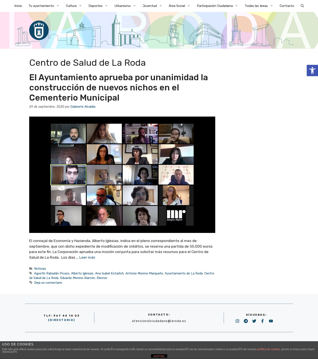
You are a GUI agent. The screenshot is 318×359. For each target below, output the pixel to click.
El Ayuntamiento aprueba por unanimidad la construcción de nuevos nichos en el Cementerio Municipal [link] (118, 87)
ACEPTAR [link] (159, 356)
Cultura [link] (71, 6)
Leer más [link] (87, 257)
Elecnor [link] (102, 278)
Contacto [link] (287, 6)
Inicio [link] (18, 6)
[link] (312, 70)
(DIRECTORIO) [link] (61, 320)
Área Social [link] (177, 6)
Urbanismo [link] (122, 6)
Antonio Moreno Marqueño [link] (144, 273)
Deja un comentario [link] (48, 283)
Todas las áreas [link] (256, 6)
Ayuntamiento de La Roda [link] (184, 273)
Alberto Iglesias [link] (82, 273)
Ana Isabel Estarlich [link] (109, 273)
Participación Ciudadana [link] (215, 6)
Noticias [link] (40, 269)
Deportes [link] (95, 6)
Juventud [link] (150, 6)
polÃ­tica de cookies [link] (268, 349)
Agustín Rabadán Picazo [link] (51, 273)
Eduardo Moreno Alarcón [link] (77, 278)
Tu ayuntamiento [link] (41, 6)
